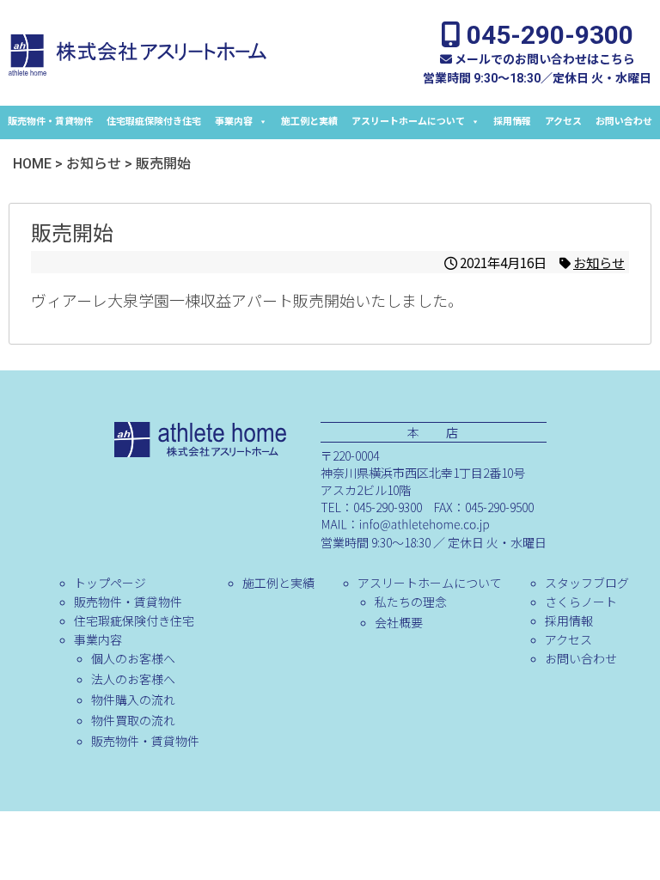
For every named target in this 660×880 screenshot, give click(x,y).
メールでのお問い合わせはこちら (543, 59)
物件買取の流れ (133, 720)
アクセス (563, 121)
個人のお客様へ (133, 658)
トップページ (110, 582)
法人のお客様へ (133, 679)
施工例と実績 (309, 121)
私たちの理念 (411, 601)
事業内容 (234, 121)
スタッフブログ (587, 582)
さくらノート (581, 601)
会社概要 (399, 622)
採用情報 (512, 121)
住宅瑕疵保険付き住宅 (154, 121)
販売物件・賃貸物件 (50, 121)
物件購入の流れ (133, 699)
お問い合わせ (624, 121)
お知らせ (599, 262)
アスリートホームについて (408, 121)
